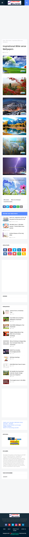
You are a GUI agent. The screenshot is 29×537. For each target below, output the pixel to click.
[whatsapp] (19, 253)
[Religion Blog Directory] (18, 439)
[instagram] (10, 253)
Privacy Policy (16, 529)
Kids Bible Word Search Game (17, 364)
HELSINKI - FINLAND (8, 423)
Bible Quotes (8, 40)
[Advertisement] (14, 22)
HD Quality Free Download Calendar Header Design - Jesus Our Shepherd (17, 373)
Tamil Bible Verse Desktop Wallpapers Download (16, 318)
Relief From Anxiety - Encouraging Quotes (15, 351)
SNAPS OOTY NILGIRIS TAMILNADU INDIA (13, 422)
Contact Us (23, 529)
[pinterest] (10, 249)
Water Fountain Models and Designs (12, 425)
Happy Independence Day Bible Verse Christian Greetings (16, 334)
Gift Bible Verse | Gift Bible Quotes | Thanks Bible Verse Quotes (17, 226)
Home (4, 40)
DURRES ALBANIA (7, 426)
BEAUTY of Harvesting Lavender (11, 427)
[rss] (24, 253)
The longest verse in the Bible (17, 380)
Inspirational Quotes (8, 201)
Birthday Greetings (15, 357)
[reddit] (24, 249)
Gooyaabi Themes (14, 534)
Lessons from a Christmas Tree (16, 311)
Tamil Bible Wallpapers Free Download (17, 326)
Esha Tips (6, 52)
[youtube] (14, 253)
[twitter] (14, 249)
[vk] (5, 253)
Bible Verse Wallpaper (16, 199)
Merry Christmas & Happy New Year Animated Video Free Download (18, 342)
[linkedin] (19, 249)
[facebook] (5, 249)
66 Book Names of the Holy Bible (17, 234)
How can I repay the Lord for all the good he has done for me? (18, 218)
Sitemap (14, 530)
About (9, 529)
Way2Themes (16, 533)
